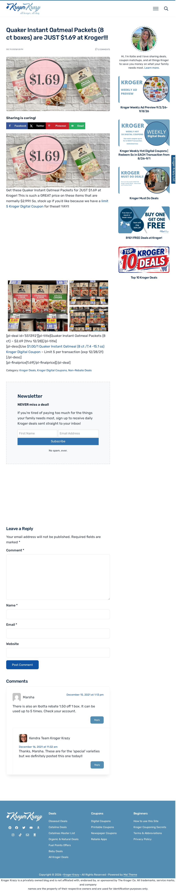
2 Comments (104, 49)
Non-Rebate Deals (80, 370)
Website (12, 644)
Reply (97, 720)
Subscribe (58, 441)
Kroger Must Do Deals (144, 198)
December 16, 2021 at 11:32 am (38, 746)
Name (12, 605)
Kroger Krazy (71, 874)
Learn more (151, 67)
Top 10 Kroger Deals (144, 277)
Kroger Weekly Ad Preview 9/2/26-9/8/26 (144, 109)
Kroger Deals (27, 370)
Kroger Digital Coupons (52, 370)
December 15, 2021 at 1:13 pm (85, 694)
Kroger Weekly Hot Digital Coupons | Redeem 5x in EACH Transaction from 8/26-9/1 (143, 154)
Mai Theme (130, 874)
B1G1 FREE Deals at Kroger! (144, 237)
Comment (15, 550)
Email (11, 625)
